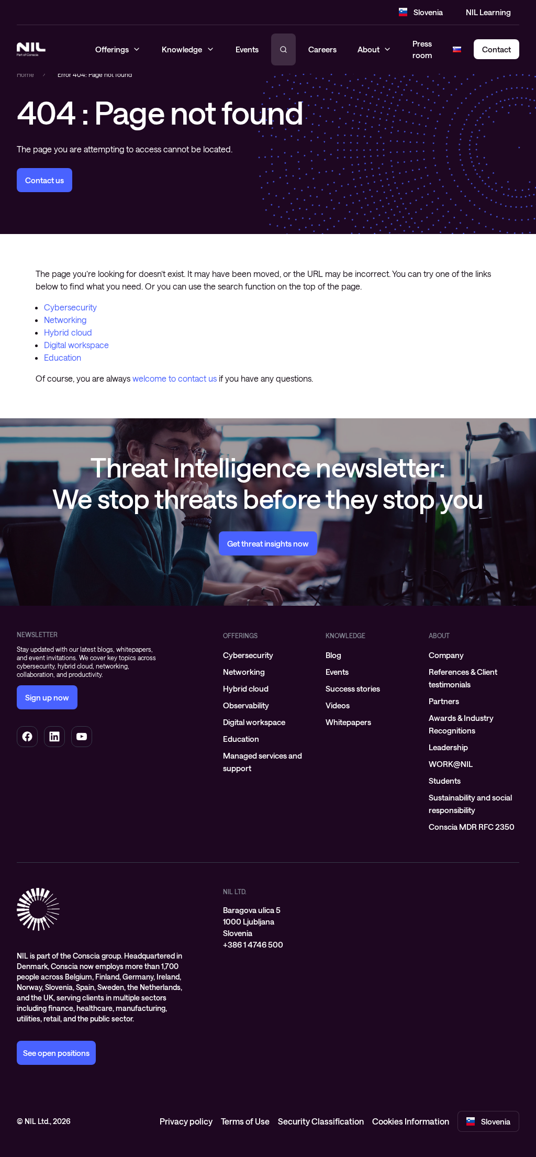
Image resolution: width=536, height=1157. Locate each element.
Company (446, 655)
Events (337, 671)
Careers (322, 49)
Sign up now (47, 697)
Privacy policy (186, 1121)
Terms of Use (245, 1121)
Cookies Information (410, 1121)
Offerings (240, 635)
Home (25, 74)
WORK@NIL (451, 764)
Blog (333, 655)
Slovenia (428, 12)
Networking (65, 320)
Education (62, 357)
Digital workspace (76, 345)
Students (445, 780)
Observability (246, 705)
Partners (444, 701)
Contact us (44, 180)
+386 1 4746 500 (253, 944)
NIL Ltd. (235, 891)
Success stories (353, 688)
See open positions (56, 1053)
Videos (338, 705)
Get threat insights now (268, 543)
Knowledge (345, 635)
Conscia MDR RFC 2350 (472, 826)
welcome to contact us (174, 378)
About (368, 49)
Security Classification (321, 1121)
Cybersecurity (70, 307)
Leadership (448, 747)
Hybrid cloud (68, 332)
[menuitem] (268, 655)
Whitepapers (348, 722)
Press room (422, 49)
